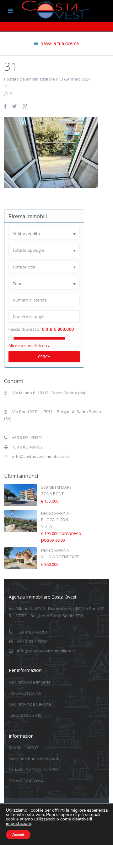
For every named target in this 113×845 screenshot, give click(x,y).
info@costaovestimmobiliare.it (41, 456)
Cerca (44, 356)
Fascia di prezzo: (24, 329)
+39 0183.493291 (27, 437)
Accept (18, 834)
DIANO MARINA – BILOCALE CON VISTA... (56, 519)
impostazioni (18, 823)
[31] (51, 152)
